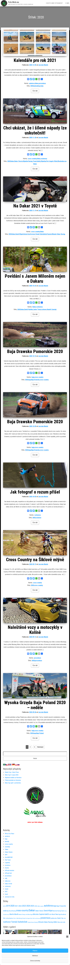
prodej (41, 86)
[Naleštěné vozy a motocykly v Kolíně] (35, 610)
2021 (16, 906)
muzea (7, 868)
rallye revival (8, 884)
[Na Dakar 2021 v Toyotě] (35, 189)
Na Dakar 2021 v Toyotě (35, 206)
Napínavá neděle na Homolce (13, 777)
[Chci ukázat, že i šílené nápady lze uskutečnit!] (35, 111)
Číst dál (35, 91)
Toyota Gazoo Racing (33, 922)
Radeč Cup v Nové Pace (12, 772)
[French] (11, 764)
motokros (7, 865)
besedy (7, 841)
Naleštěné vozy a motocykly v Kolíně (35, 630)
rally (6, 878)
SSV (6, 891)
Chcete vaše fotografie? (54, 3)
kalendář (36, 86)
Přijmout (35, 950)
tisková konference (29, 234)
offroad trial (8, 873)
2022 (20, 906)
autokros (32, 83)
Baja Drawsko (35, 380)
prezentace (42, 83)
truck (6, 894)
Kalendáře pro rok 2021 (35, 60)
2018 (4, 906)
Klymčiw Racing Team (29, 161)
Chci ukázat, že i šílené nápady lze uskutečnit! (35, 130)
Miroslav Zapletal (39, 914)
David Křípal (19, 234)
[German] (14, 764)
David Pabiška (28, 309)
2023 (24, 906)
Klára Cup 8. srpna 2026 (11, 775)
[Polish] (16, 764)
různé (6, 889)
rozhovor (44, 309)
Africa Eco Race (9, 833)
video (55, 922)
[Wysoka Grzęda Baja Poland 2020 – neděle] (35, 685)
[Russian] (18, 764)
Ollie (4, 918)
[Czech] (6, 764)
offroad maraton (9, 870)
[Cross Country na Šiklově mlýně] (35, 542)
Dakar (36, 83)
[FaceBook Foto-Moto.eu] (35, 795)
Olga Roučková (62, 914)
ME (26, 914)
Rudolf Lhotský (51, 309)
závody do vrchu (9, 897)
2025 (32, 906)
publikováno (54, 918)
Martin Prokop (22, 914)
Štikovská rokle (61, 922)
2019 (8, 906)
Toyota (49, 234)
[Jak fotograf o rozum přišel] (35, 475)
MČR (50, 914)
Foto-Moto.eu (13, 2)
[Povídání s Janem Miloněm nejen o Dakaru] (35, 259)
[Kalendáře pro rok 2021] (35, 43)
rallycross (7, 881)
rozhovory (44, 158)
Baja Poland (40, 733)
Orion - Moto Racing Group (19, 918)
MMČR (47, 914)
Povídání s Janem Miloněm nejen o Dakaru (35, 278)
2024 (28, 906)
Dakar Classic (18, 161)
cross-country (32, 158)
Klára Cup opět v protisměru (13, 783)
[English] (9, 764)
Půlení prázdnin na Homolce (13, 780)
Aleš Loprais (41, 906)
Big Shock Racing (11, 911)
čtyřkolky (7, 847)
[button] (67, 937)
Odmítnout (35, 955)
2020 (31, 86)
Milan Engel (30, 914)
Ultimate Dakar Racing (58, 234)
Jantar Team (37, 309)
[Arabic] (4, 764)
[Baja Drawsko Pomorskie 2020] (35, 334)
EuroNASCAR (8, 857)
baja (33, 377)
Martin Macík (14, 914)
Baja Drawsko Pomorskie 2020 (35, 351)
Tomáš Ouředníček (41, 234)
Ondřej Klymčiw (41, 161)
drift (6, 855)
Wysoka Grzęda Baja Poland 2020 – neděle (35, 705)
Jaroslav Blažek (43, 65)
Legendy (7, 862)
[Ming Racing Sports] (35, 812)
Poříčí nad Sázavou (36, 918)
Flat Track (8, 860)
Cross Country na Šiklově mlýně (35, 559)
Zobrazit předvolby (35, 961)
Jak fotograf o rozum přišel (35, 492)
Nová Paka (55, 914)
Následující (40, 747)
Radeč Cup (60, 918)
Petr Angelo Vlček (51, 161)
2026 (35, 906)
